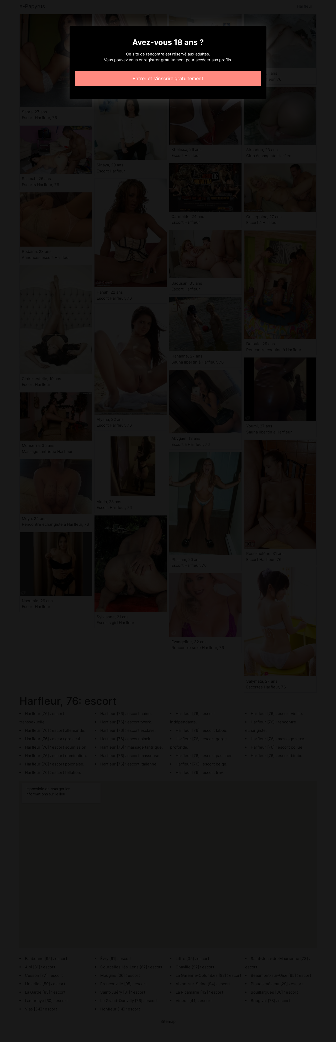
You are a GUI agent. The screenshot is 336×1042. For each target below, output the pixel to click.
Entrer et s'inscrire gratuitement (168, 78)
